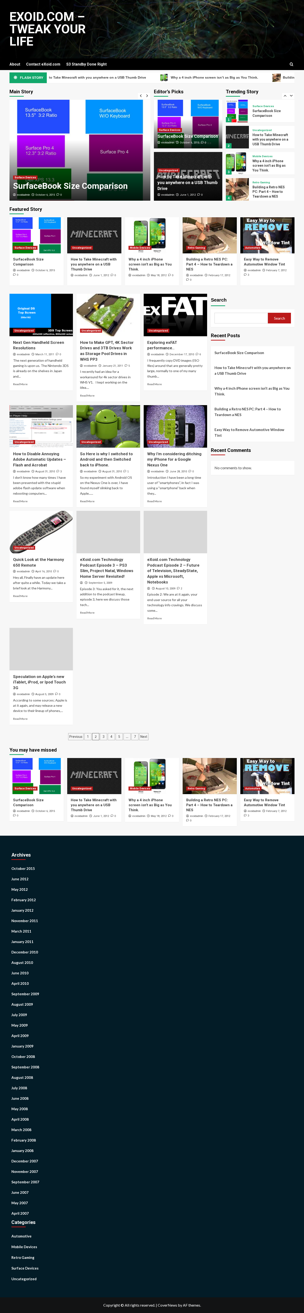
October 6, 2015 (45, 194)
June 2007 (19, 1192)
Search (219, 300)
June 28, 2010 (178, 471)
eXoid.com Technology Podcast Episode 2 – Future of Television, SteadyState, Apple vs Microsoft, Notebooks (173, 570)
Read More (20, 384)
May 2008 (19, 1109)
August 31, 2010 (45, 471)
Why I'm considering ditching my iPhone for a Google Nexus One (174, 459)
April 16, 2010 (43, 571)
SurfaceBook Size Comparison (70, 186)
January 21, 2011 (112, 365)
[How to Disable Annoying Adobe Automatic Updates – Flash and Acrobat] (41, 426)
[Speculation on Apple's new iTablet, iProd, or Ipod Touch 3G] (41, 649)
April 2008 (20, 1119)
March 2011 (21, 931)
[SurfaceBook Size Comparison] (80, 150)
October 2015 (23, 868)
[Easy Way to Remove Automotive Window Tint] (237, 189)
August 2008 (22, 1077)
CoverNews (167, 1305)
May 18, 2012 (158, 275)
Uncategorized (168, 170)
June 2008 (19, 1098)
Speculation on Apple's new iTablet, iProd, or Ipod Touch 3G (39, 682)
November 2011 (24, 921)
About (15, 64)
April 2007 (20, 1213)
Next (143, 737)
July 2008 (19, 1088)
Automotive (259, 184)
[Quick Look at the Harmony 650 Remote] (41, 532)
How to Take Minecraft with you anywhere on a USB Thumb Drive (187, 182)
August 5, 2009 (44, 694)
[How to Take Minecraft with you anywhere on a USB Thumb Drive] (237, 111)
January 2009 (22, 1046)
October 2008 (23, 1056)
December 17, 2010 (182, 354)
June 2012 (19, 879)
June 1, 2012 (188, 194)
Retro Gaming (261, 156)
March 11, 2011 (44, 354)
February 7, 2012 (276, 270)
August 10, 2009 (165, 588)
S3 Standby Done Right (86, 64)
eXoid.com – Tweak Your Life (48, 29)
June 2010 (19, 973)
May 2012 (19, 889)
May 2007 (19, 1203)
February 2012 (23, 900)
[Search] (291, 64)
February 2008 (23, 1140)
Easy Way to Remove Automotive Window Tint (249, 432)
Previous (75, 737)
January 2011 (22, 941)
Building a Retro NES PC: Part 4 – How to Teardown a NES (268, 165)
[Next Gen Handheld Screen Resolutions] (41, 315)
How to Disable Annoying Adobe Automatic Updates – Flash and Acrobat (39, 459)
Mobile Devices (262, 130)
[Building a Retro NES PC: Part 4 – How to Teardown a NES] (237, 163)
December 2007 (24, 1161)
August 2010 (22, 962)
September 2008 (25, 1067)
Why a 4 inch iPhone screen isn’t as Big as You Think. (183, 77)
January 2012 (22, 910)
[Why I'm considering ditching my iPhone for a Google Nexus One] (175, 426)
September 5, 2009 (100, 582)
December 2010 (24, 952)
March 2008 (21, 1130)
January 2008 (22, 1150)
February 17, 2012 (219, 275)
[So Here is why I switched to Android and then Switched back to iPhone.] (108, 426)
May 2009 (19, 1025)
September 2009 (25, 994)
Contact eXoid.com (43, 64)
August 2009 (22, 1004)
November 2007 (24, 1171)
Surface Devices (25, 177)
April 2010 (20, 983)
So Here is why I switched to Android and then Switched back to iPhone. (106, 459)
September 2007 (25, 1182)
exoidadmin (23, 194)
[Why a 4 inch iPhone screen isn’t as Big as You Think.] (237, 137)
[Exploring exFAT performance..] (175, 315)
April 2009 (20, 1035)
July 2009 (19, 1015)
